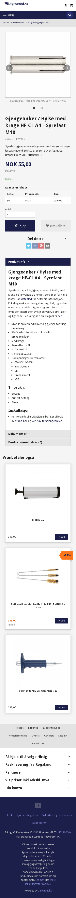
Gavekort (49, 735)
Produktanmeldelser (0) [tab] (25, 442)
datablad (26, 299)
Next (70, 67)
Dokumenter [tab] (17, 433)
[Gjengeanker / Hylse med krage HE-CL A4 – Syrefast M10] (38, 65)
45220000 (64, 832)
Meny (10, 15)
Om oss (36, 735)
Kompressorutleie (18, 735)
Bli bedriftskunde (51, 727)
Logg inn (62, 735)
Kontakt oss (38, 743)
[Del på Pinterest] (41, 246)
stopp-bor (21, 421)
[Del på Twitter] (28, 246)
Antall (8, 209)
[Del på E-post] (47, 246)
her (60, 316)
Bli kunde (33, 727)
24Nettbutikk (45, 890)
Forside (6, 22)
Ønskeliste (57, 226)
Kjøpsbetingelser (27, 815)
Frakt (10, 815)
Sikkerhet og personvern (57, 815)
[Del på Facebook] (35, 246)
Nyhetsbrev (39, 823)
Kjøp (22, 226)
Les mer (39, 880)
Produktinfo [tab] (17, 261)
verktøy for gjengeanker (47, 421)
